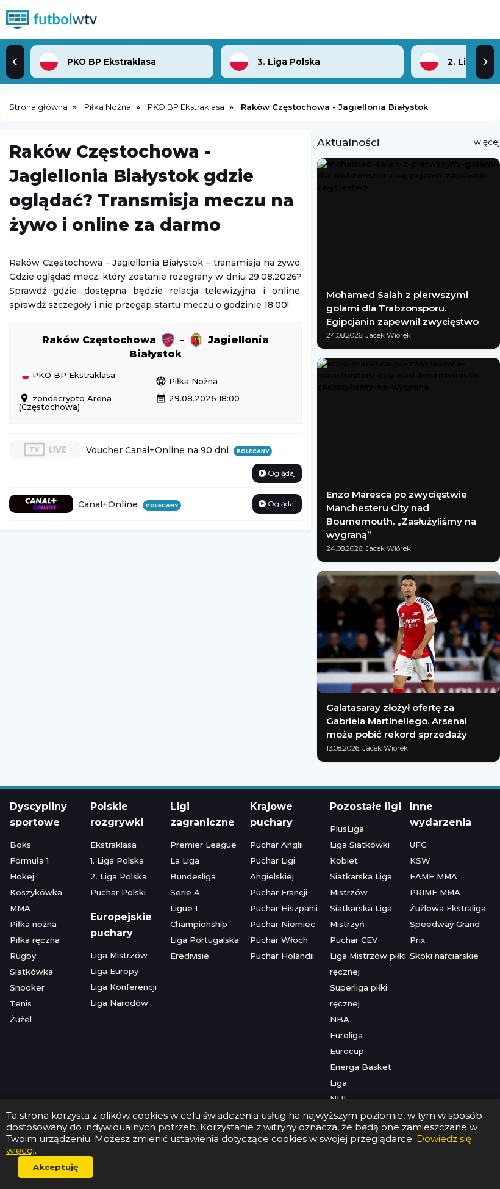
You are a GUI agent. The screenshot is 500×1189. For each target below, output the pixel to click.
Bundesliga (193, 876)
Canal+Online (128, 504)
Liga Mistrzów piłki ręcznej (368, 963)
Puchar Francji (278, 892)
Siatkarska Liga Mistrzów (361, 884)
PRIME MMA (435, 892)
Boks (20, 844)
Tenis (21, 1003)
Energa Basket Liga (360, 1075)
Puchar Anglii (276, 844)
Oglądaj (281, 473)
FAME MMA (433, 876)
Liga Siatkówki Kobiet (360, 852)
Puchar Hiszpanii (284, 908)
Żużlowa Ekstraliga (448, 908)
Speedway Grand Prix (445, 932)
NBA (339, 1019)
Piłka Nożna (186, 381)
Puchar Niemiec (282, 924)
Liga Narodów (119, 1003)
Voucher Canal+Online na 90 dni (177, 450)
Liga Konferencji (123, 987)
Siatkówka (31, 971)
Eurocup (347, 1051)
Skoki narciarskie (444, 956)
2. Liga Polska (118, 876)
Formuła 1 (29, 860)
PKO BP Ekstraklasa (72, 375)
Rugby (23, 956)
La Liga (184, 860)
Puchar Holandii (282, 956)
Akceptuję (55, 1167)
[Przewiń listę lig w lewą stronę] (15, 62)
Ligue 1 (184, 908)
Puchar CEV (353, 940)
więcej (487, 142)
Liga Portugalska (204, 940)
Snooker (27, 987)
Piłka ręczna (35, 940)
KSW (420, 860)
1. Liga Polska (117, 860)
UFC (418, 844)
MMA (20, 908)
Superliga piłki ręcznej (358, 995)
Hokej (22, 876)
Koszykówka (36, 892)
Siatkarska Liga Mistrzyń (361, 916)
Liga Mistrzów (119, 955)
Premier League (203, 844)
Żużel (21, 1019)
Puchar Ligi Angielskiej (272, 868)
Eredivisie (189, 956)
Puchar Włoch (279, 940)
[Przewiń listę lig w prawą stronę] (485, 62)
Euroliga (346, 1035)
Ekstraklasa (113, 844)
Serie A (185, 892)
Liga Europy (114, 971)
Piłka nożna (33, 924)
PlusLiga (347, 829)
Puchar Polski (118, 892)
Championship (198, 924)
